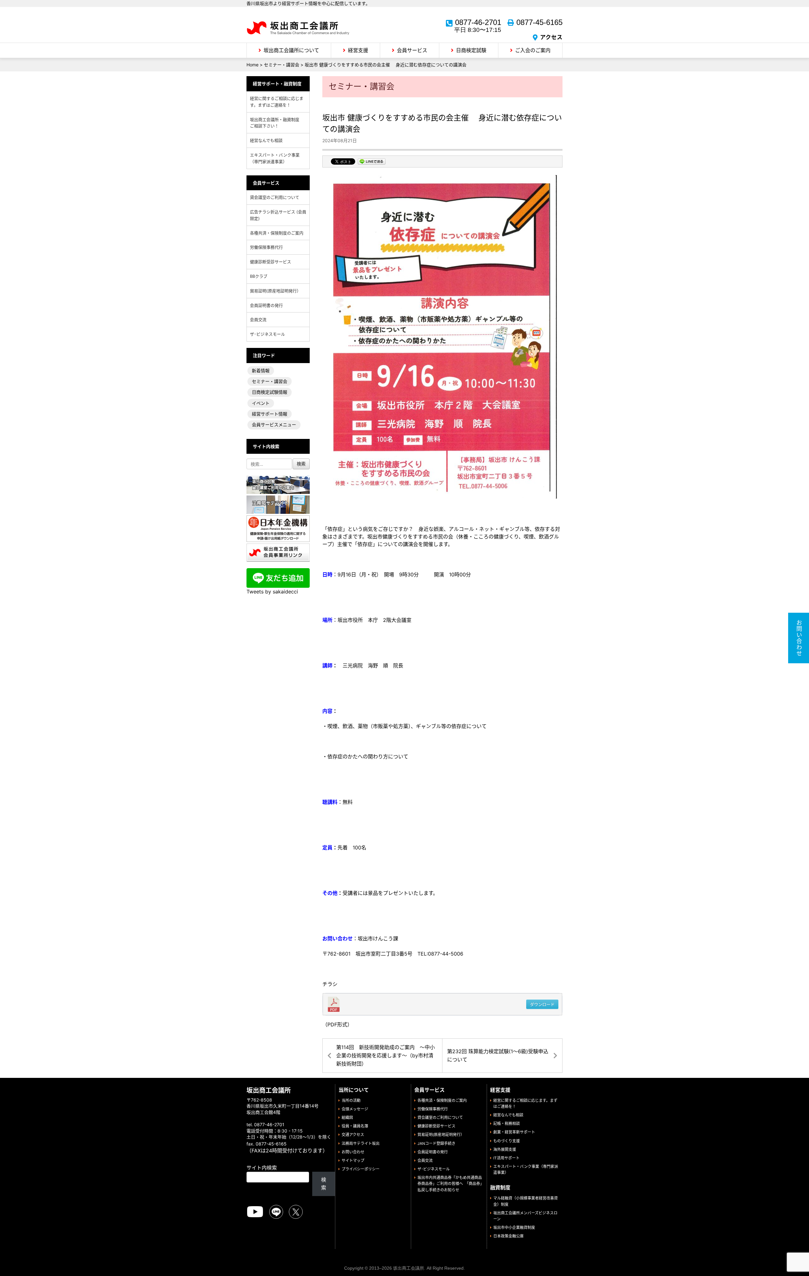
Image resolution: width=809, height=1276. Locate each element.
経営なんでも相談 (266, 140)
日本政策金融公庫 (508, 1236)
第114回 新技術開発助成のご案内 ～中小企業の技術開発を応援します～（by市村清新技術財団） (385, 1055)
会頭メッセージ (355, 1109)
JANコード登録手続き (436, 1143)
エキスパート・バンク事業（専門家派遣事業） (275, 158)
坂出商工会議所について (291, 50)
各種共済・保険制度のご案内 (276, 232)
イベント (261, 403)
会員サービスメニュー (274, 424)
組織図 (347, 1117)
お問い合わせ (353, 1152)
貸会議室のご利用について (274, 197)
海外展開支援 (504, 1149)
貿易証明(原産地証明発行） (275, 290)
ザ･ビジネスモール (267, 334)
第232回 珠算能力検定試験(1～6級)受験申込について (497, 1055)
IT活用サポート (506, 1158)
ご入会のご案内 (532, 50)
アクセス (551, 37)
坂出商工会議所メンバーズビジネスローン (525, 1216)
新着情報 (261, 370)
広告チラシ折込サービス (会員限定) (278, 215)
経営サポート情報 (269, 413)
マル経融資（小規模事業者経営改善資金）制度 (525, 1201)
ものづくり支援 (506, 1141)
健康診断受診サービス (270, 261)
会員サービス (412, 50)
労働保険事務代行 (266, 247)
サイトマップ (353, 1160)
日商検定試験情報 (269, 392)
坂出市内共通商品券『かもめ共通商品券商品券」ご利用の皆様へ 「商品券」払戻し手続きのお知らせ (449, 1183)
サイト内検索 (261, 1167)
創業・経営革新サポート (514, 1132)
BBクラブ (258, 276)
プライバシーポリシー (361, 1169)
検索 (323, 1183)
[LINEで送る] (372, 162)
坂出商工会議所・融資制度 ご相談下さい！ (276, 123)
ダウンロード (542, 1004)
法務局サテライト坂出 (361, 1143)
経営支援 (358, 50)
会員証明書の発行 (266, 305)
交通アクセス (353, 1134)
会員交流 (258, 319)
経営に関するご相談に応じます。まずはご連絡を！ (276, 101)
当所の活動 (351, 1100)
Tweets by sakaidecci (272, 591)
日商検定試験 (471, 50)
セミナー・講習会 (269, 381)
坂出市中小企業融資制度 (514, 1227)
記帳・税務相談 (506, 1123)
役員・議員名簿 (355, 1126)
